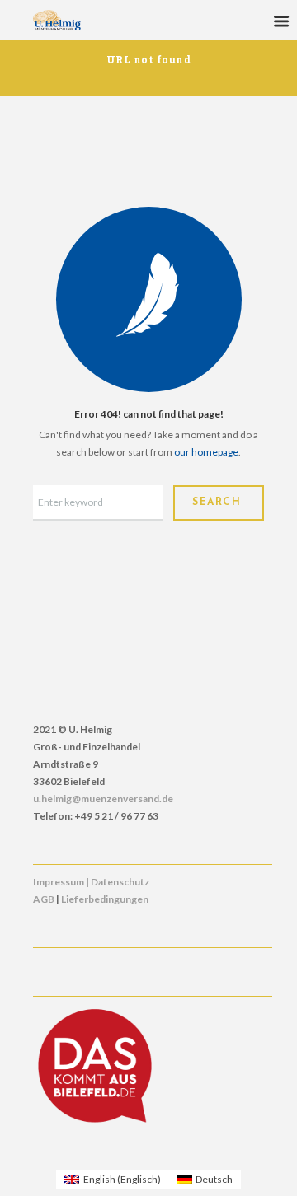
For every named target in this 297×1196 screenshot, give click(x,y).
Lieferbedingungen (104, 899)
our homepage (206, 452)
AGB (43, 899)
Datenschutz (120, 882)
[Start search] (218, 503)
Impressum (58, 882)
